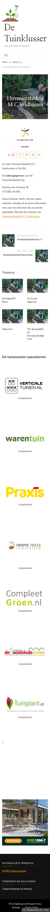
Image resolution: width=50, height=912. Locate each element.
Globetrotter (25, 140)
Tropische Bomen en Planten (17, 888)
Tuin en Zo (7, 329)
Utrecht (25, 90)
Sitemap (16, 907)
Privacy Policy (34, 903)
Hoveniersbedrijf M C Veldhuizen (20, 216)
